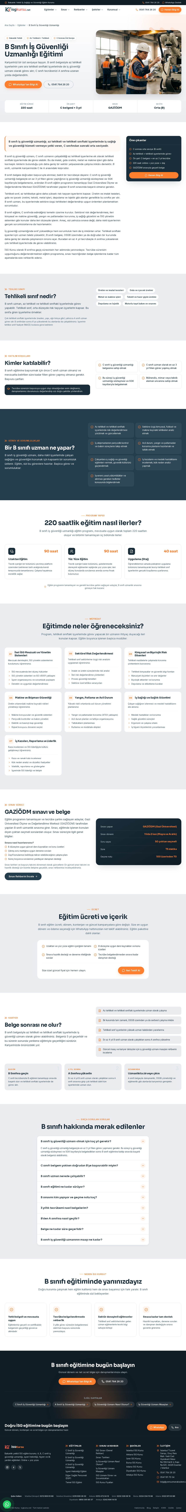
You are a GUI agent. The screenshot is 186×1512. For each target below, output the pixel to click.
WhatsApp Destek (173, 2)
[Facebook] (13, 1467)
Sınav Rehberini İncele (21, 876)
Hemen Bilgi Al (171, 9)
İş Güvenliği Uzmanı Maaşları (153, 1404)
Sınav (64, 9)
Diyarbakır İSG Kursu (136, 1470)
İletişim (156, 1508)
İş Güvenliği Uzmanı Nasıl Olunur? (112, 1404)
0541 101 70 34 (167, 1477)
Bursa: (143, 1496)
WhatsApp (158, 1427)
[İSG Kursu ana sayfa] (18, 10)
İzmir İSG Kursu (133, 1458)
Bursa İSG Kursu (134, 1462)
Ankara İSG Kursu (134, 1454)
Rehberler (79, 9)
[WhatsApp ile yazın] (7, 1504)
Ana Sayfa (9, 25)
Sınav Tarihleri (102, 1457)
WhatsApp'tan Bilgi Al (25, 84)
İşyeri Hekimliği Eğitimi (76, 1471)
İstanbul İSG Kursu (135, 1450)
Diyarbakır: (81, 1500)
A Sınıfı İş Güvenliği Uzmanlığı (70, 1404)
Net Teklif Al (133, 970)
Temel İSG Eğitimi (74, 1482)
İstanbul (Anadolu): (71, 1496)
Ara (176, 1427)
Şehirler (96, 9)
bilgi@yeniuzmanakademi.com (170, 1482)
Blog (149, 1508)
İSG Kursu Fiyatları (104, 1482)
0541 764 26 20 (152, 2)
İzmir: (121, 1496)
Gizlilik (171, 1508)
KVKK (163, 1508)
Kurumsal (112, 9)
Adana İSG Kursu (134, 1466)
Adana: (165, 1496)
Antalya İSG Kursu (134, 1475)
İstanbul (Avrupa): (39, 1496)
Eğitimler (49, 9)
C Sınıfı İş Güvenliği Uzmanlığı (30, 1404)
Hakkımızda (139, 1508)
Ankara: (99, 1496)
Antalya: (106, 1500)
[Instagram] (7, 1467)
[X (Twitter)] (20, 1467)
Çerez (178, 1508)
